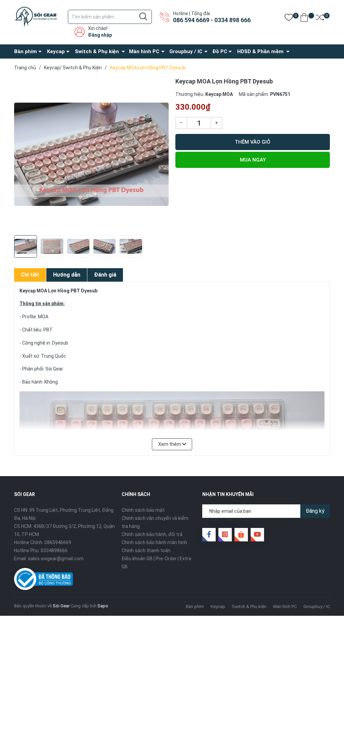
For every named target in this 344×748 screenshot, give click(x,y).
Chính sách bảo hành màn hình (154, 542)
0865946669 (57, 542)
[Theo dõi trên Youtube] (257, 534)
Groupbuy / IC (185, 51)
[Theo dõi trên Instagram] (225, 534)
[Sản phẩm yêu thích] (289, 18)
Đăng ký (315, 511)
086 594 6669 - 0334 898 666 (212, 20)
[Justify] (143, 17)
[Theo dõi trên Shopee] (241, 534)
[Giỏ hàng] (304, 18)
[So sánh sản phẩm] (319, 18)
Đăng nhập (100, 35)
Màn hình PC (144, 51)
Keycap (56, 51)
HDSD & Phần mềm (260, 51)
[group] (91, 154)
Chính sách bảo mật (143, 510)
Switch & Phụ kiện (97, 51)
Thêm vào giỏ (252, 142)
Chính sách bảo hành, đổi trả (152, 534)
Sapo (102, 605)
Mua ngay (253, 160)
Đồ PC (219, 51)
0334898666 (54, 550)
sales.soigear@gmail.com (56, 558)
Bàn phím (25, 51)
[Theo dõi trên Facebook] (209, 534)
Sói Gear (61, 605)
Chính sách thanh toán (146, 550)
